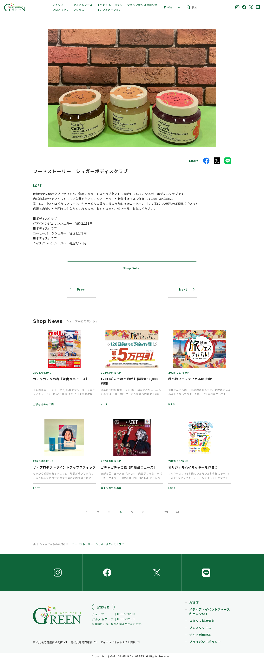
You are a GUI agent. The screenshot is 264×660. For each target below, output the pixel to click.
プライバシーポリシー (205, 642)
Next (183, 289)
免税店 (194, 602)
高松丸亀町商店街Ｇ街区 (48, 642)
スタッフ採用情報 (202, 621)
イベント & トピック (110, 4)
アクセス (79, 9)
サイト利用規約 (200, 635)
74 (177, 512)
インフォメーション (109, 9)
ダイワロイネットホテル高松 (118, 642)
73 (166, 512)
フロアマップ (61, 9)
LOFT (37, 185)
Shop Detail (132, 268)
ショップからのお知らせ (142, 4)
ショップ (58, 4)
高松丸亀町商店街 (82, 642)
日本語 (168, 7)
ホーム (34, 544)
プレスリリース (200, 628)
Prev (81, 289)
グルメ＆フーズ (83, 4)
